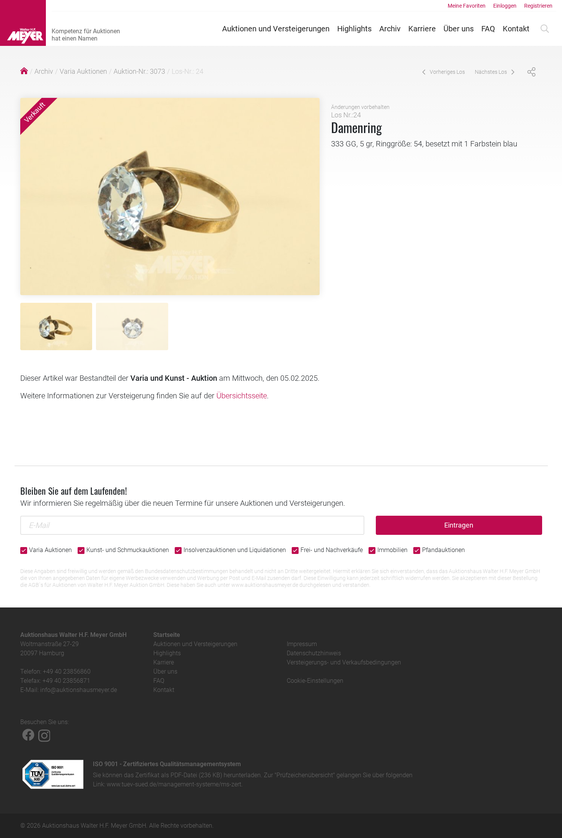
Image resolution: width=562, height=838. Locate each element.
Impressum (302, 644)
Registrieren (538, 6)
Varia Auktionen (83, 71)
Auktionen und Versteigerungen (276, 28)
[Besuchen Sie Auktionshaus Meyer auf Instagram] (44, 735)
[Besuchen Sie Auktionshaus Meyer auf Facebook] (28, 735)
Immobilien (392, 550)
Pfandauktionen (443, 550)
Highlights (354, 28)
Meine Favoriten (467, 6)
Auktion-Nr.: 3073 (139, 71)
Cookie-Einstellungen (315, 680)
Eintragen (458, 525)
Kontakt (516, 28)
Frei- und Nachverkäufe (331, 550)
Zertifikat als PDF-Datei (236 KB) (178, 775)
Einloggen (505, 6)
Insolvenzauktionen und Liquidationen (235, 550)
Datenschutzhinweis (314, 653)
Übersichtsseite (241, 395)
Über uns (458, 28)
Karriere (422, 28)
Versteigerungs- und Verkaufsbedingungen (344, 662)
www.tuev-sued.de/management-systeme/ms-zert (174, 784)
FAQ (488, 28)
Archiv (390, 28)
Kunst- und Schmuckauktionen (127, 550)
